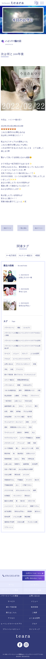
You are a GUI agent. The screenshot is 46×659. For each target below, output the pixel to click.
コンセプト (26, 327)
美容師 (29, 511)
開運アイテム (34, 506)
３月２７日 (31, 501)
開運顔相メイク (29, 390)
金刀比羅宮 (8, 511)
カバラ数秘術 (8, 448)
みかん (17, 459)
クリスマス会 (8, 490)
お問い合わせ (8, 364)
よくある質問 (35, 353)
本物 (34, 364)
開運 (18, 385)
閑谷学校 (7, 453)
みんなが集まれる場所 (26, 469)
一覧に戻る (22, 228)
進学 (20, 390)
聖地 (23, 459)
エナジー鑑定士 (9, 380)
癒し (17, 448)
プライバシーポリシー (23, 364)
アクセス (7, 359)
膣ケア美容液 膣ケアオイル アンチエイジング (19, 374)
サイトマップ (34, 629)
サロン (21, 406)
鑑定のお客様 (8, 501)
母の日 (29, 416)
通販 (18, 327)
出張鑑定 (7, 495)
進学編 (18, 411)
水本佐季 (35, 464)
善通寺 (38, 437)
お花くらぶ (18, 401)
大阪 (39, 390)
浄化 (5, 369)
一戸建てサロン (27, 485)
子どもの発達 (28, 411)
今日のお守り (27, 385)
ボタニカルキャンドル (23, 490)
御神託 (27, 432)
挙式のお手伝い (19, 511)
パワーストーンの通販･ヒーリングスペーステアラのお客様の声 (22, 347)
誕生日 (19, 432)
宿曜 (28, 443)
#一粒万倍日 (11, 255)
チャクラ (29, 480)
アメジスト (19, 369)
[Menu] (42, 3)
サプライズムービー (10, 437)
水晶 (11, 369)
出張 (5, 411)
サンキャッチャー (21, 506)
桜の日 (22, 501)
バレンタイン (17, 495)
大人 (33, 432)
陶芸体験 (27, 516)
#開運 (37, 255)
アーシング (20, 443)
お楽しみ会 (8, 464)
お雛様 (17, 395)
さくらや (26, 474)
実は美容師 (8, 395)
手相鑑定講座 (8, 485)
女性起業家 (8, 416)
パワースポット (9, 385)
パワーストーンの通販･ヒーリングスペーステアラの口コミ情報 (22, 334)
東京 (36, 406)
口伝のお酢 (20, 522)
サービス (7, 353)
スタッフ (24, 353)
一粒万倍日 (8, 401)
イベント (29, 406)
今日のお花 (28, 401)
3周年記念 (31, 459)
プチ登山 (24, 395)
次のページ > (39, 228)
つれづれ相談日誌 (10, 390)
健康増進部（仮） (10, 406)
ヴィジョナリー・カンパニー (13, 422)
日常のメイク (30, 453)
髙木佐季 (7, 516)
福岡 (34, 490)
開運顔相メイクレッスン (18, 427)
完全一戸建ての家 (10, 469)
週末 (5, 427)
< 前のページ (7, 228)
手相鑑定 (20, 480)
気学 (34, 443)
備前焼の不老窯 (9, 522)
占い (17, 485)
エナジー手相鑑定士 (26, 437)
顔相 (27, 422)
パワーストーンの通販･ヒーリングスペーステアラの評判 (22, 340)
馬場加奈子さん (9, 480)
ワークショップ (9, 432)
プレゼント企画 (32, 522)
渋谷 (30, 427)
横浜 (11, 411)
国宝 (37, 448)
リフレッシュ (8, 527)
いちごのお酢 (17, 516)
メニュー (16, 353)
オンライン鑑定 (19, 416)
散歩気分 (20, 453)
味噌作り (17, 464)
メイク (34, 422)
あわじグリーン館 (27, 448)
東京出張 (17, 474)
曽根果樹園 (8, 459)
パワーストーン (9, 327)
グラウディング (9, 443)
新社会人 (27, 495)
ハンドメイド (8, 506)
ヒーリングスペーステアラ (21, 359)
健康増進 (26, 464)
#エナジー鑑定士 (25, 255)
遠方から (37, 511)
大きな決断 (8, 474)
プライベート (35, 395)
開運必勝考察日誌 (23, 380)
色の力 (37, 480)
